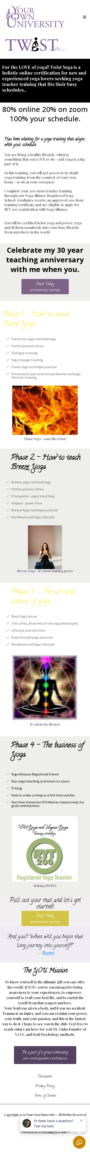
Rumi (48, 952)
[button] (84, 17)
